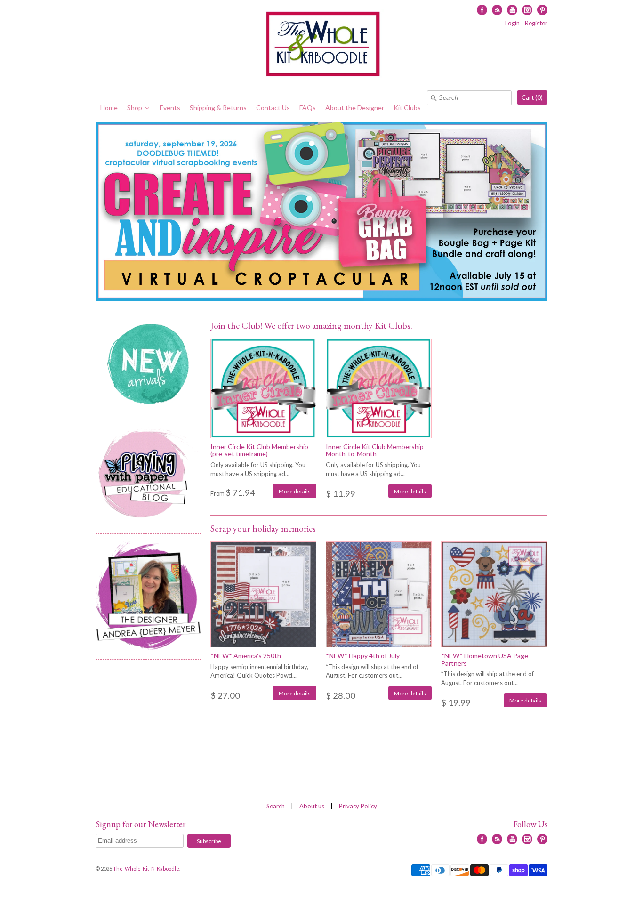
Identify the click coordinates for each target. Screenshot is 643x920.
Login (512, 23)
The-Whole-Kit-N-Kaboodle (146, 868)
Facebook (482, 10)
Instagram (527, 10)
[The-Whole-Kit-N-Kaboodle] (321, 45)
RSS (497, 10)
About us (311, 806)
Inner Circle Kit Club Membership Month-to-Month (375, 450)
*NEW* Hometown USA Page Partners (484, 659)
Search (275, 806)
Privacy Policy (358, 806)
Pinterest (542, 10)
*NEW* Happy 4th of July (363, 656)
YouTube (512, 10)
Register (536, 23)
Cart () (532, 97)
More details (295, 491)
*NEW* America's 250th (245, 656)
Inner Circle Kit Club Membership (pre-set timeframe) (259, 450)
